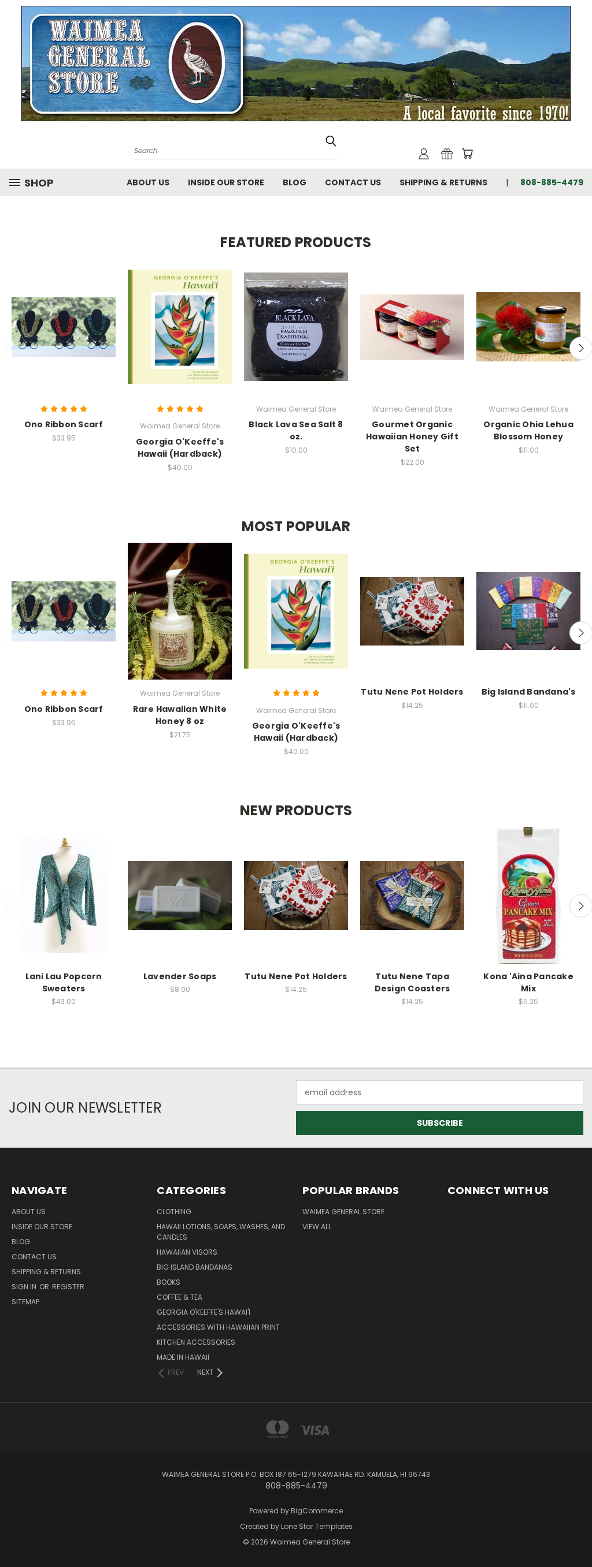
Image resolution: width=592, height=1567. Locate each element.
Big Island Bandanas (194, 1267)
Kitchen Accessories (196, 1342)
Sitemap (25, 1302)
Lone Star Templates (317, 1526)
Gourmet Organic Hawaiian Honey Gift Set (412, 436)
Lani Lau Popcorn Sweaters (63, 982)
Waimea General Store (343, 1212)
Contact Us (353, 182)
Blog (294, 182)
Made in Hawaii (183, 1357)
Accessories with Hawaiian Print (218, 1327)
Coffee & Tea (179, 1297)
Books (168, 1282)
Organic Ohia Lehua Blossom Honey (528, 430)
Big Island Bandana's (529, 691)
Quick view (63, 326)
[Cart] (467, 153)
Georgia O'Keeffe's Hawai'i (203, 1312)
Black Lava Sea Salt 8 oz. (296, 430)
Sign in (25, 1287)
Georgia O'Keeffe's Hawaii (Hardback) (180, 448)
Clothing (174, 1212)
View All (316, 1227)
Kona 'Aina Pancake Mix (528, 982)
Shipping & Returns (443, 182)
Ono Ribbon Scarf (63, 424)
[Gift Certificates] (447, 153)
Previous (574, 1522)
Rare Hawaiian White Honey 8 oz (180, 715)
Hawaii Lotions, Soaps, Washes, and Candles (221, 1232)
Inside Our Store (226, 182)
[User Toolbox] (424, 153)
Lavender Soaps (180, 976)
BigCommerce (317, 1511)
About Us (148, 182)
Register (68, 1287)
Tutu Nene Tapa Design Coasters (412, 982)
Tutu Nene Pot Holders (412, 691)
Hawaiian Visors (187, 1252)
